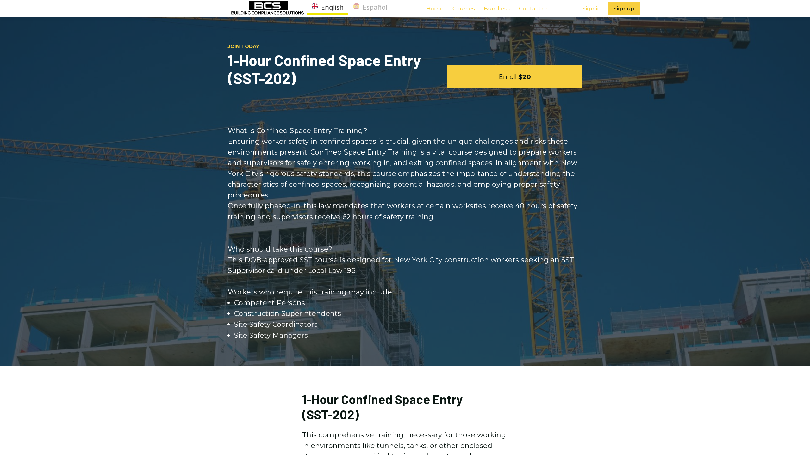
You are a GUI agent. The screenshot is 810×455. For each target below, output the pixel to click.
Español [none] (375, 7)
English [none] (332, 7)
